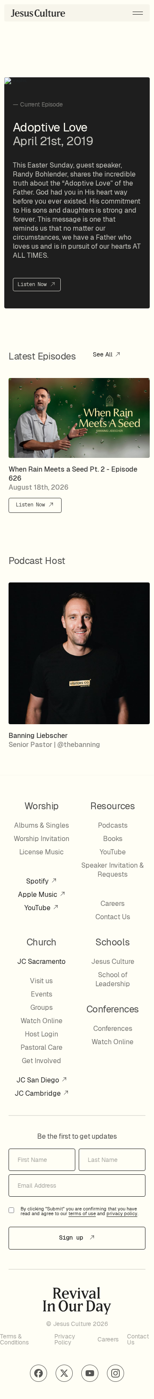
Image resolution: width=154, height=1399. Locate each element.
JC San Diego (38, 1080)
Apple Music (38, 894)
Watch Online (41, 1020)
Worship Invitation (41, 838)
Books (112, 838)
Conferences (112, 1028)
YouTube (38, 907)
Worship (41, 806)
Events (41, 994)
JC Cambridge (38, 1093)
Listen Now (33, 284)
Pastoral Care (41, 1047)
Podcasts (112, 825)
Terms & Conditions (14, 1339)
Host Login (41, 1034)
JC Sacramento (41, 961)
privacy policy (122, 1213)
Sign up (72, 1237)
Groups (41, 1007)
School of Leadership (112, 979)
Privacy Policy (64, 1339)
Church (41, 942)
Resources (112, 806)
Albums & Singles (41, 825)
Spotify (38, 881)
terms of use (82, 1213)
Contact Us (112, 916)
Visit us (41, 980)
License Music (41, 851)
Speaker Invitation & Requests (112, 870)
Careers (112, 903)
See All (103, 354)
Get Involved (41, 1060)
